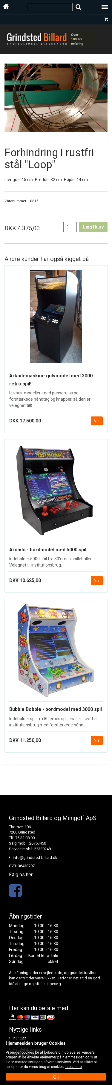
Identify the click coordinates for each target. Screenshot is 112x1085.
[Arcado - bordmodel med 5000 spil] (56, 493)
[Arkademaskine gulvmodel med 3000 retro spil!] (56, 319)
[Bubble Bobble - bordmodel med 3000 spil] (56, 653)
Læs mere (73, 1066)
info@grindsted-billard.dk (35, 857)
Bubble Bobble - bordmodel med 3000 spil (55, 709)
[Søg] (78, 7)
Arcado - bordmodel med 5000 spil (47, 549)
